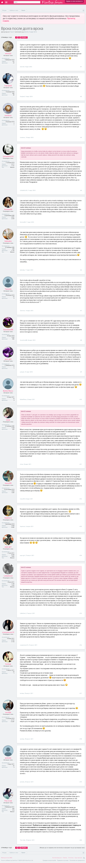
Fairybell (22, 96)
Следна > (24, 37)
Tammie (22, 310)
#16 (81, 645)
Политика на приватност (77, 860)
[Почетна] (2, 2)
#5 (81, 222)
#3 (81, 137)
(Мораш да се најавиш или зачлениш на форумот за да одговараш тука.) (62, 847)
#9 (81, 372)
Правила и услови (62, 860)
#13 (81, 526)
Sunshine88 (23, 340)
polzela (22, 782)
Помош (65, 857)
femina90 (23, 222)
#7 (81, 310)
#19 (81, 782)
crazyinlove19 (24, 645)
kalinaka (22, 270)
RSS (84, 858)
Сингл (12, 32)
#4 (81, 190)
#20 (81, 840)
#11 (81, 464)
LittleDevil (23, 613)
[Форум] (6, 2)
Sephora (22, 526)
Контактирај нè (57, 857)
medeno (22, 137)
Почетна (70, 857)
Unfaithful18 (23, 190)
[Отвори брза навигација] (83, 10)
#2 (81, 96)
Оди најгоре (78, 857)
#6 (81, 270)
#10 (81, 399)
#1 (81, 66)
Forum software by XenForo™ (17, 860)
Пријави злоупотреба (49, 860)
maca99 (22, 499)
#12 (81, 499)
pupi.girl (22, 555)
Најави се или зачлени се (74, 1)
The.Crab (22, 840)
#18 (81, 739)
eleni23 (26, 32)
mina (21, 464)
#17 (81, 693)
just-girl (22, 372)
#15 (81, 613)
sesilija (22, 739)
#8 (81, 340)
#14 (81, 555)
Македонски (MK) (6, 857)
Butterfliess (23, 399)
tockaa (22, 693)
